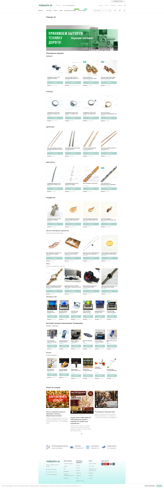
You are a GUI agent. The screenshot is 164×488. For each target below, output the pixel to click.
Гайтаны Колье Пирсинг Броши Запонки (54, 233)
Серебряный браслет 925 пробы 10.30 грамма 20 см (54, 184)
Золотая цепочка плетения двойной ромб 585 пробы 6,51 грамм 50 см (55, 149)
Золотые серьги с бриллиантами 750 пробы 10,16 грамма (89, 78)
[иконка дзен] (108, 464)
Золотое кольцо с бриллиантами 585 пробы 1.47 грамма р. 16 (109, 114)
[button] (47, 38)
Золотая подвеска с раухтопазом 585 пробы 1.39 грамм (108, 220)
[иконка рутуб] (111, 464)
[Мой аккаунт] (125, 5)
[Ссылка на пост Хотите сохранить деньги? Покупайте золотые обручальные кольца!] (57, 399)
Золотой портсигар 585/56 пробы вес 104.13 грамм (72, 253)
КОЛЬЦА (49, 91)
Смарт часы (62, 266)
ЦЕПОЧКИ (50, 127)
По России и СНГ (79, 448)
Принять (159, 485)
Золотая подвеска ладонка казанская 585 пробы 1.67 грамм (72, 220)
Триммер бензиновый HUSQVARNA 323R (100, 368)
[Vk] (102, 464)
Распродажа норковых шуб (105, 412)
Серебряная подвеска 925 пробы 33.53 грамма (54, 219)
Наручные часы (56, 266)
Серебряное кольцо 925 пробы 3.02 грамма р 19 (53, 113)
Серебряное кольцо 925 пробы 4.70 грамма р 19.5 (71, 113)
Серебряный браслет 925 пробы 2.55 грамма (71, 184)
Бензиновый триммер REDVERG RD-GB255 (112, 370)
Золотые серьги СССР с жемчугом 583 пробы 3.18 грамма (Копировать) (72, 78)
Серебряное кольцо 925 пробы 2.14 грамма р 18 (89, 113)
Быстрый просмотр (62, 65)
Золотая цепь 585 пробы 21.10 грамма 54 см (89, 148)
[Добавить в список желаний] (62, 68)
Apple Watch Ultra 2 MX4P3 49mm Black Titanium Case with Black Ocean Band (73, 287)
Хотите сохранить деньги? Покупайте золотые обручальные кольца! (55, 414)
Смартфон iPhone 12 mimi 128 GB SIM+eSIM (63, 342)
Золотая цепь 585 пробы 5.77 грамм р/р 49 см (108, 148)
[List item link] (69, 463)
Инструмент (48, 355)
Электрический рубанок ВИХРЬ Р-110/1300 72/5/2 (64, 370)
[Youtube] (105, 464)
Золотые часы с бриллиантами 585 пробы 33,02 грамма (109, 286)
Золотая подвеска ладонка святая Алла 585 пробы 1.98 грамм (90, 220)
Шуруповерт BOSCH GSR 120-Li (76, 370)
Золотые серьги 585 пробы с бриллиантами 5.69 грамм (108, 78)
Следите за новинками (57, 448)
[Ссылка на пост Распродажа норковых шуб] (106, 399)
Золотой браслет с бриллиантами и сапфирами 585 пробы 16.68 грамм (108, 184)
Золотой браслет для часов (90, 183)
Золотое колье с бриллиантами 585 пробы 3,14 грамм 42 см (91, 253)
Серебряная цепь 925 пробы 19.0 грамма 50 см (72, 148)
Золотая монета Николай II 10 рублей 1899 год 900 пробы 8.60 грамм (109, 254)
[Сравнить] (62, 62)
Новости (50, 409)
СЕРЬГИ (49, 56)
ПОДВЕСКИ (50, 198)
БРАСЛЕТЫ (50, 162)
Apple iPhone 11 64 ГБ (112, 341)
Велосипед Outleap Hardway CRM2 (87, 370)
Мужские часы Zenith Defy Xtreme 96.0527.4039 (90, 286)
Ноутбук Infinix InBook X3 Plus (87, 312)
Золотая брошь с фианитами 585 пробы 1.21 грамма (53, 253)
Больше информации (150, 485)
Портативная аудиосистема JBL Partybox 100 (52, 342)
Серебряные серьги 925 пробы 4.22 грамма (53, 78)
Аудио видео (55, 325)
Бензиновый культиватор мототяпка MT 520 (52, 370)
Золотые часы (49, 266)
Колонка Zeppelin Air (87, 341)
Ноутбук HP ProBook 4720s (51, 312)
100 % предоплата (111, 448)
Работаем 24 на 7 (95, 448)
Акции (47, 409)
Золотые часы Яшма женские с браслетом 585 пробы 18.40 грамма (54, 287)
